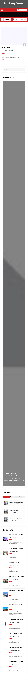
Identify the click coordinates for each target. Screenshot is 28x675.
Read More (4, 59)
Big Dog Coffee (14, 3)
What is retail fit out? (7, 48)
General (3, 53)
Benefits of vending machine (16, 502)
